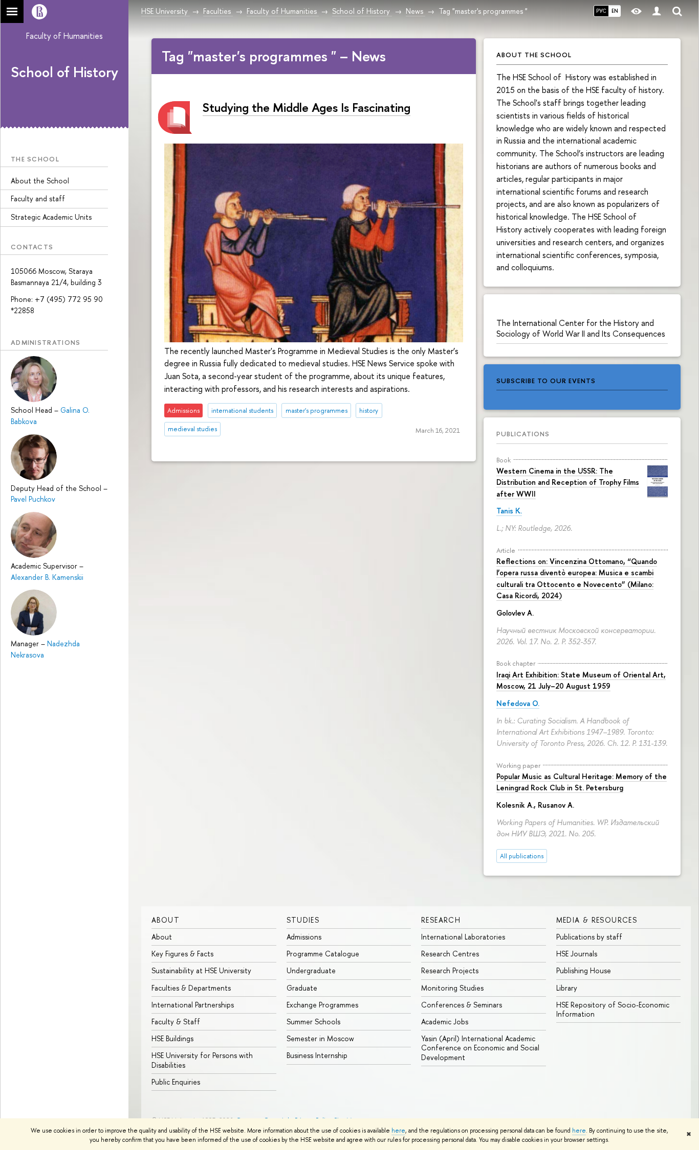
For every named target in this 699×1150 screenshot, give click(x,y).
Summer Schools (313, 1021)
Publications (523, 433)
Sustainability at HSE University (201, 970)
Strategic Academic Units (51, 217)
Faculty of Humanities (64, 35)
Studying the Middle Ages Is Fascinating (306, 107)
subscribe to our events (546, 380)
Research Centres (450, 953)
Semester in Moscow (320, 1038)
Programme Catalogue (323, 953)
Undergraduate (311, 970)
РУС (601, 10)
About (165, 920)
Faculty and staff (38, 198)
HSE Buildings (172, 1038)
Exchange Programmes (322, 1005)
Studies (303, 920)
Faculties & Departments (191, 988)
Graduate (302, 988)
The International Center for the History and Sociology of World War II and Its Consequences (580, 328)
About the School (40, 180)
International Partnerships (192, 1005)
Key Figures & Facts (182, 953)
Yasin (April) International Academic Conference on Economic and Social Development (480, 1048)
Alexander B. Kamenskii (47, 577)
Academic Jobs (444, 1021)
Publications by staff (589, 937)
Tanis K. (509, 510)
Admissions (304, 937)
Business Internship (317, 1055)
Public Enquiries (175, 1082)
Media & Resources (597, 920)
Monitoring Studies (452, 988)
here (398, 1130)
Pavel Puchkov (33, 499)
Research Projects (449, 970)
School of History (64, 72)
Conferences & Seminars (461, 1005)
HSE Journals (576, 953)
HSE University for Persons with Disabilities (202, 1059)
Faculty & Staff (175, 1021)
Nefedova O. (517, 703)
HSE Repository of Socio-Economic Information (612, 1009)
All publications (521, 856)
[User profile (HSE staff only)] (656, 11)
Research (441, 920)
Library (566, 988)
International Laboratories (463, 937)
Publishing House (583, 970)
